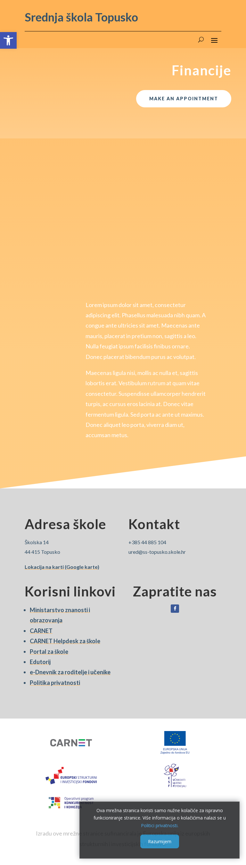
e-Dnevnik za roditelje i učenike (70, 672)
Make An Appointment (183, 98)
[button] (8, 40)
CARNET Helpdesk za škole (65, 641)
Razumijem (159, 841)
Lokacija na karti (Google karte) (62, 567)
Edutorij (40, 661)
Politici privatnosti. (159, 825)
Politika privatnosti (55, 682)
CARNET (41, 630)
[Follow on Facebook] (175, 608)
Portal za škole (49, 651)
